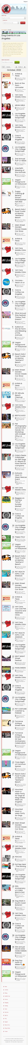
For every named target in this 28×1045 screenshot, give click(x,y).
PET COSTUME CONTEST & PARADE (21, 711)
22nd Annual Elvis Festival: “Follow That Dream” (20, 316)
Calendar (8, 67)
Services (6, 999)
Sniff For (4, 15)
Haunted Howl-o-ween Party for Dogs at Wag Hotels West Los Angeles (20, 795)
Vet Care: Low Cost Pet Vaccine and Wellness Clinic (20, 610)
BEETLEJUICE (20, 415)
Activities (6, 989)
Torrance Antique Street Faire (20, 723)
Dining (6, 993)
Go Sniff (22, 22)
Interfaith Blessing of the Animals (20, 170)
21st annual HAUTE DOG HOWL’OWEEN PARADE (20, 950)
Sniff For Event (5, 59)
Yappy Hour (20, 537)
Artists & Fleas (18, 75)
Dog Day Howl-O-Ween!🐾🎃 (20, 962)
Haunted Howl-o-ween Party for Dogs (20, 812)
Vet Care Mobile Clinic (20, 96)
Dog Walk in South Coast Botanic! (20, 903)
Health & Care (7, 996)
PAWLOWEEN (20, 668)
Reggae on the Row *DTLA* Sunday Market (19, 502)
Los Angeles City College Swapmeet (20, 115)
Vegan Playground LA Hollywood (20, 182)
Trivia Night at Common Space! (20, 764)
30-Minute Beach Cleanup (19, 395)
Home (6, 986)
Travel (6, 1009)
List (3, 67)
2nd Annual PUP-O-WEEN (20, 159)
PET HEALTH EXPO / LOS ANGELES (20, 574)
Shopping (6, 1002)
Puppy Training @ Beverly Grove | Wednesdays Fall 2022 (20, 196)
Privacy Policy (7, 1028)
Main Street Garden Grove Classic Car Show (21, 228)
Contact (6, 1031)
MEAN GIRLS (20, 105)
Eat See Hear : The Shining (20, 865)
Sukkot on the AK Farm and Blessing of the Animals (20, 331)
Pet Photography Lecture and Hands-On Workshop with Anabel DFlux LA (20, 430)
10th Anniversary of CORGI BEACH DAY (20, 889)
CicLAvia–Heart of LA (19, 281)
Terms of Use (7, 1024)
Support (6, 1021)
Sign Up (6, 1015)
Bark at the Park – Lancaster (20, 85)
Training (6, 1005)
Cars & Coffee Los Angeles (19, 137)
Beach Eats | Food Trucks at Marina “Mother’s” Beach (20, 213)
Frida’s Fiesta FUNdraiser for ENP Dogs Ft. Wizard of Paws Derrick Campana (20, 460)
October (20, 67)
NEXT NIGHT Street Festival (20, 658)
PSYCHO (18, 857)
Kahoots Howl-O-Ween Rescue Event (21, 476)
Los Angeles (4, 29)
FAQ (6, 1018)
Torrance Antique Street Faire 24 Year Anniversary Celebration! (20, 738)
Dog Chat (6, 1012)
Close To (5, 20)
